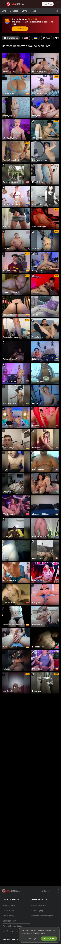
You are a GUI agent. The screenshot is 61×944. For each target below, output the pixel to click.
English (47, 891)
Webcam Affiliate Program (42, 916)
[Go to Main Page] (18, 4)
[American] (26, 38)
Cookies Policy (9, 921)
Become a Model (38, 905)
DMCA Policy (8, 916)
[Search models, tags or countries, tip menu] (57, 11)
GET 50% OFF (20, 29)
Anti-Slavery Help (10, 931)
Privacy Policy (9, 905)
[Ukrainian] (36, 38)
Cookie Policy (39, 933)
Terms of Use (8, 911)
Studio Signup (37, 911)
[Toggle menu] (3, 4)
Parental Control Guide (12, 926)
